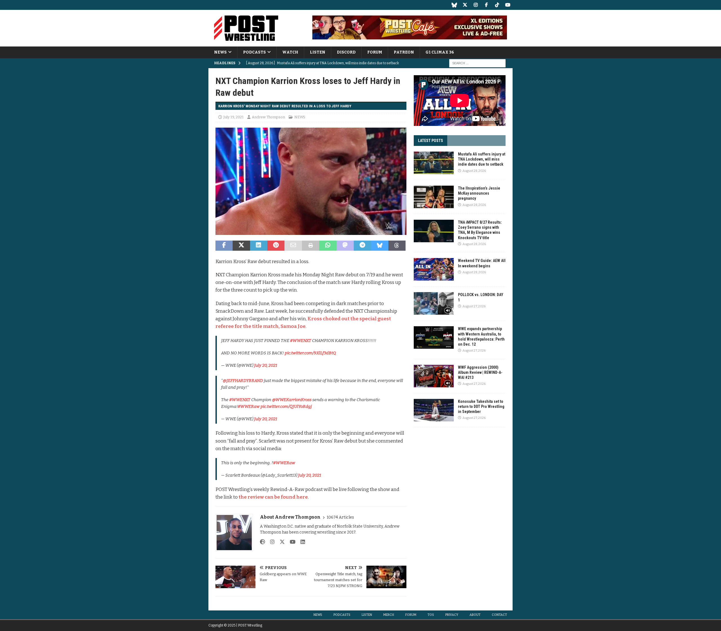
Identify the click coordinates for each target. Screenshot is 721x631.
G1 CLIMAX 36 (440, 52)
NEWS (220, 52)
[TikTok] (497, 5)
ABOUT (474, 615)
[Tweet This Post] (241, 246)
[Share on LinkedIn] (258, 246)
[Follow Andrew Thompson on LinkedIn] (300, 542)
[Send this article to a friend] (293, 246)
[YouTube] (508, 5)
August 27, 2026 (474, 306)
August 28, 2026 (474, 171)
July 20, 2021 (265, 365)
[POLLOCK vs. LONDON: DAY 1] (434, 303)
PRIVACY (451, 615)
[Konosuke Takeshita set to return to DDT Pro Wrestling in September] (434, 410)
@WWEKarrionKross (291, 399)
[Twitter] (465, 5)
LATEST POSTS (430, 140)
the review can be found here (273, 497)
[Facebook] (486, 5)
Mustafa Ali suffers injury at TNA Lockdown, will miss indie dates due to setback (481, 159)
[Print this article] (310, 246)
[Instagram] (475, 5)
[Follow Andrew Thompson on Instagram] (270, 542)
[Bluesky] (454, 5)
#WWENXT (300, 340)
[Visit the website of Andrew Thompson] (262, 542)
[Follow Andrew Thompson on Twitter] (280, 542)
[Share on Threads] (397, 246)
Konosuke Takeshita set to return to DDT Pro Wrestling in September (481, 406)
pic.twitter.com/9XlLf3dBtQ (310, 353)
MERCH (388, 615)
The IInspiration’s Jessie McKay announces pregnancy (479, 193)
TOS (431, 615)
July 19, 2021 (233, 117)
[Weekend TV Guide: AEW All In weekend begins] (434, 269)
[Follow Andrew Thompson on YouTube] (290, 542)
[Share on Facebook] (224, 246)
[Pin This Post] (275, 246)
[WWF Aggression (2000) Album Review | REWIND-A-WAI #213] (434, 376)
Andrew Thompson (268, 117)
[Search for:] (477, 63)
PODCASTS (254, 52)
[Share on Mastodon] (345, 246)
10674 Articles (340, 517)
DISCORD (346, 52)
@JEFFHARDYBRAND (243, 380)
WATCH (290, 52)
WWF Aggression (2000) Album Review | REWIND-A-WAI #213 (480, 372)
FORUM (374, 52)
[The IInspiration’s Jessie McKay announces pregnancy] (434, 197)
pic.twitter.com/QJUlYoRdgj (286, 406)
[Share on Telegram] (362, 246)
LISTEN (317, 52)
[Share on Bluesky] (379, 246)
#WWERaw (249, 406)
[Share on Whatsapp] (327, 246)
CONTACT (499, 615)
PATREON (404, 52)
